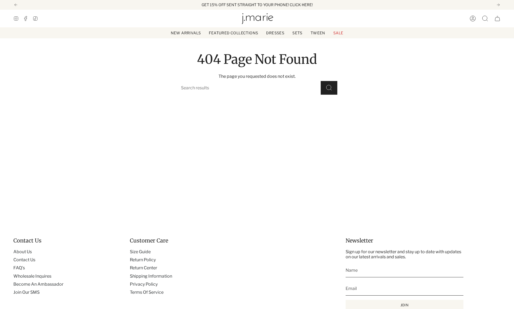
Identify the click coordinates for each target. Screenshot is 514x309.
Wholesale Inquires (32, 276)
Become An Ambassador (38, 284)
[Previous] (15, 4)
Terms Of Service (147, 292)
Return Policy (143, 259)
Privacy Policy (144, 284)
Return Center (143, 267)
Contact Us (24, 259)
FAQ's (19, 267)
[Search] (329, 88)
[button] (233, 32)
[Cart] (497, 18)
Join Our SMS (26, 292)
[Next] (498, 4)
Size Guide (140, 251)
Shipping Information (151, 276)
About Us (22, 251)
